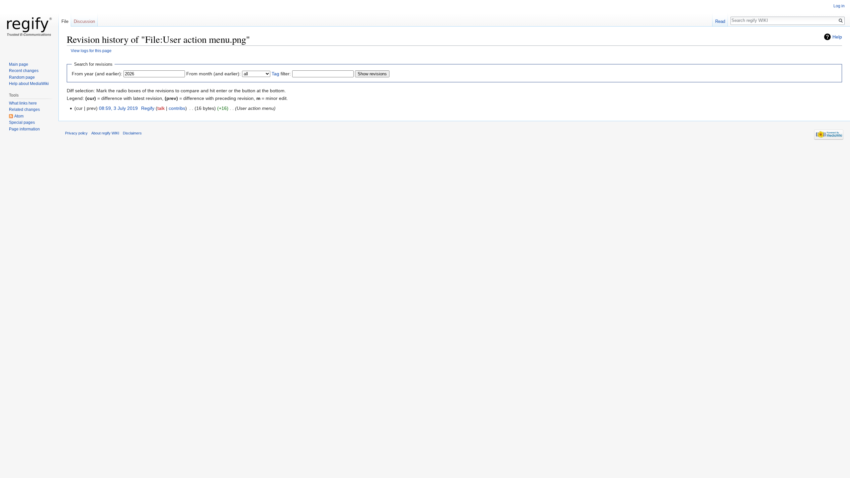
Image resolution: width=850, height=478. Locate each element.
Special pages (22, 122)
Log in (839, 6)
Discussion (84, 21)
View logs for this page (91, 50)
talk (161, 108)
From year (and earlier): (97, 73)
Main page (18, 64)
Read (720, 21)
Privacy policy (76, 133)
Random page (22, 77)
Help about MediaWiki (29, 83)
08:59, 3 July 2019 (118, 108)
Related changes (24, 109)
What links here (23, 103)
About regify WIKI (105, 133)
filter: (281, 73)
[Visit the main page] (29, 26)
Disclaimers (132, 133)
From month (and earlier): (213, 73)
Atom (19, 116)
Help (837, 37)
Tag (275, 73)
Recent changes (24, 70)
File (64, 21)
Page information (24, 129)
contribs (177, 108)
